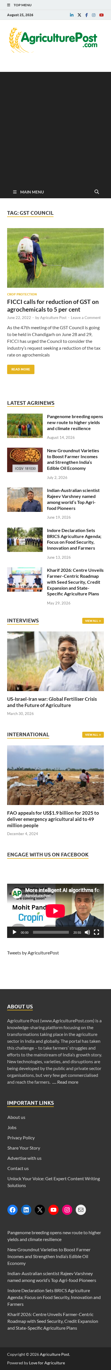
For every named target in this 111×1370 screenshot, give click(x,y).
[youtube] (101, 15)
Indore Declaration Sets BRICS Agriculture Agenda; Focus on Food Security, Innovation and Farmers (74, 538)
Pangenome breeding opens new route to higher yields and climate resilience (75, 422)
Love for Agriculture (47, 1362)
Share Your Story (23, 1147)
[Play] (14, 932)
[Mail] (81, 1210)
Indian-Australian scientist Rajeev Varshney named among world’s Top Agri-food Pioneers (73, 498)
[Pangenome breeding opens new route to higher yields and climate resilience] (25, 417)
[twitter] (79, 15)
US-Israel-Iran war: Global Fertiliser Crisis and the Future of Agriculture (52, 702)
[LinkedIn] (26, 1210)
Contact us (18, 1168)
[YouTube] (53, 1210)
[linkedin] (72, 15)
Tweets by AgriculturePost (33, 952)
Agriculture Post (53, 317)
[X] (40, 1210)
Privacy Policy (21, 1137)
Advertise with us (24, 1158)
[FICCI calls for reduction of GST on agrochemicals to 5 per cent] (55, 260)
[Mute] (87, 932)
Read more (67, 1082)
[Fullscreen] (96, 932)
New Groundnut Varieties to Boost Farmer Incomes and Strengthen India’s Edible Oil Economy (73, 459)
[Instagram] (67, 1210)
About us (16, 1117)
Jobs (12, 1127)
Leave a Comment (86, 317)
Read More (18, 368)
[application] (55, 911)
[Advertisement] (55, 127)
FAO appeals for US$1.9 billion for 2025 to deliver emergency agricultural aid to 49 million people (53, 819)
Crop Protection (22, 294)
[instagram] (94, 15)
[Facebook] (12, 1210)
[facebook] (86, 15)
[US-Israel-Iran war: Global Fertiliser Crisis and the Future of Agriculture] (55, 692)
